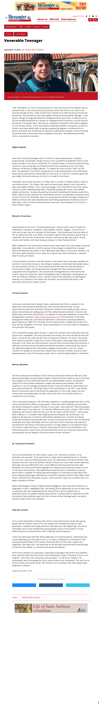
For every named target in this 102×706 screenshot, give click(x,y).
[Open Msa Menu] (6, 18)
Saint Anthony (11, 27)
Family (28, 27)
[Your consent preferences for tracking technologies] (98, 702)
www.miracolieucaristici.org (47, 317)
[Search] (96, 19)
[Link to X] (86, 16)
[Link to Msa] (19, 18)
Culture (37, 27)
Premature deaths (31, 597)
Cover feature (20, 34)
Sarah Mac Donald (34, 49)
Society (45, 27)
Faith (21, 27)
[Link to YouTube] (93, 16)
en (90, 20)
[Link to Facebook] (89, 16)
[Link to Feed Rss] (96, 16)
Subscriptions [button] (68, 19)
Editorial (54, 19)
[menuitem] (42, 19)
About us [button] (42, 19)
